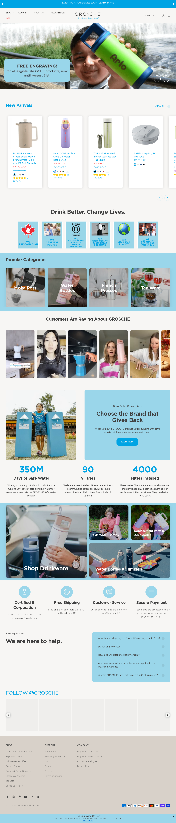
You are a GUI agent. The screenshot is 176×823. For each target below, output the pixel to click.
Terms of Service (53, 776)
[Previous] (2, 4)
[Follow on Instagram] (13, 796)
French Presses (14, 766)
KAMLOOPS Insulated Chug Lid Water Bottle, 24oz (65, 157)
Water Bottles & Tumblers (19, 752)
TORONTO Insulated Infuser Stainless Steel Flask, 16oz (105, 157)
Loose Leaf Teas (14, 786)
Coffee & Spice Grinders (18, 771)
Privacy (48, 771)
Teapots (10, 781)
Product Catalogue (87, 761)
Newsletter (83, 766)
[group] (88, 56)
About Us (39, 13)
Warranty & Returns (55, 757)
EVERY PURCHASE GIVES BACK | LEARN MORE (88, 3)
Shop (8, 13)
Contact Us (50, 766)
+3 (107, 171)
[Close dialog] (174, 816)
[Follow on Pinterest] (19, 796)
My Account (51, 752)
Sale (8, 18)
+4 (67, 171)
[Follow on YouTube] (25, 796)
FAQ (47, 761)
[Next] (173, 4)
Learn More (127, 442)
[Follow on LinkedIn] (38, 796)
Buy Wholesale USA (88, 752)
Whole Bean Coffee (16, 761)
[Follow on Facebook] (7, 796)
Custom (22, 13)
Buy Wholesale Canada (89, 757)
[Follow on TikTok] (31, 796)
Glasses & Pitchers (15, 776)
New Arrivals (58, 13)
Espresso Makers (15, 757)
